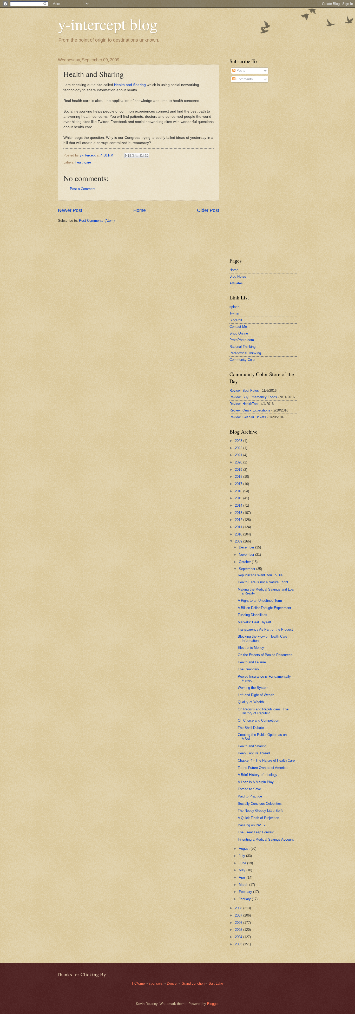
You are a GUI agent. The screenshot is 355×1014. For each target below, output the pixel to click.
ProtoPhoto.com (241, 340)
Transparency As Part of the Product (265, 629)
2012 (239, 520)
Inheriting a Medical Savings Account (266, 839)
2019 (239, 470)
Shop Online (238, 333)
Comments (244, 79)
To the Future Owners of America (262, 768)
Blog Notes (237, 276)
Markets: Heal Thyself (254, 622)
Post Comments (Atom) (97, 221)
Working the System (253, 688)
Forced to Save (249, 789)
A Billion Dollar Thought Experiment (264, 608)
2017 (239, 484)
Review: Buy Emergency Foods (253, 397)
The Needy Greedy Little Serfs (261, 811)
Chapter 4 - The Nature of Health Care (266, 760)
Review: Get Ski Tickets (247, 417)
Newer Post (70, 210)
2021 (239, 455)
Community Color (242, 360)
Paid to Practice (250, 796)
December (247, 547)
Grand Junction (193, 983)
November (247, 555)
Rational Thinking (242, 347)
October (245, 562)
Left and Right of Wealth (256, 695)
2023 (239, 441)
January (245, 899)
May (242, 870)
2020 (239, 462)
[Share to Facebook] (141, 155)
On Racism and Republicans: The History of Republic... (263, 711)
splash (234, 307)
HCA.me (138, 983)
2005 (239, 930)
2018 (239, 477)
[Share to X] (136, 155)
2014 (239, 505)
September (247, 569)
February (246, 892)
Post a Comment (82, 189)
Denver (173, 983)
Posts (240, 71)
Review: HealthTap (243, 404)
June (243, 863)
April (243, 877)
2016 (239, 491)
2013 (239, 513)
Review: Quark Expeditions (249, 410)
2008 (239, 908)
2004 (239, 937)
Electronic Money (251, 648)
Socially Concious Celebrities (260, 804)
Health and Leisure (252, 662)
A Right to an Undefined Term (260, 601)
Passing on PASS (251, 825)
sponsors (156, 983)
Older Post (208, 210)
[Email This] (126, 155)
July (242, 856)
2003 (239, 944)
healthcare (83, 162)
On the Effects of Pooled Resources (265, 655)
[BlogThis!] (131, 155)
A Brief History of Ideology (257, 775)
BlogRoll (235, 320)
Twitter (234, 313)
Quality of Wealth (251, 702)
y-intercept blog (107, 24)
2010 (239, 534)
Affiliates (236, 283)
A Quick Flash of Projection (258, 818)
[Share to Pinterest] (146, 155)
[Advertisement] (245, 170)
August (245, 849)
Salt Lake (216, 983)
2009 (239, 541)
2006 (239, 923)
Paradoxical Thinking (245, 353)
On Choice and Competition (258, 720)
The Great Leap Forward (256, 832)
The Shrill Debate (251, 728)
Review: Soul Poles (244, 390)
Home (139, 210)
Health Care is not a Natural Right (263, 582)
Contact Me (238, 327)
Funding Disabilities (252, 615)
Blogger (212, 1004)
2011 (239, 527)
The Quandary (248, 669)
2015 (239, 498)
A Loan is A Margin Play (256, 782)
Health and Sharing (130, 85)
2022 (239, 448)
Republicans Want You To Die (260, 575)
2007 (239, 915)
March (244, 885)
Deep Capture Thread (254, 753)
